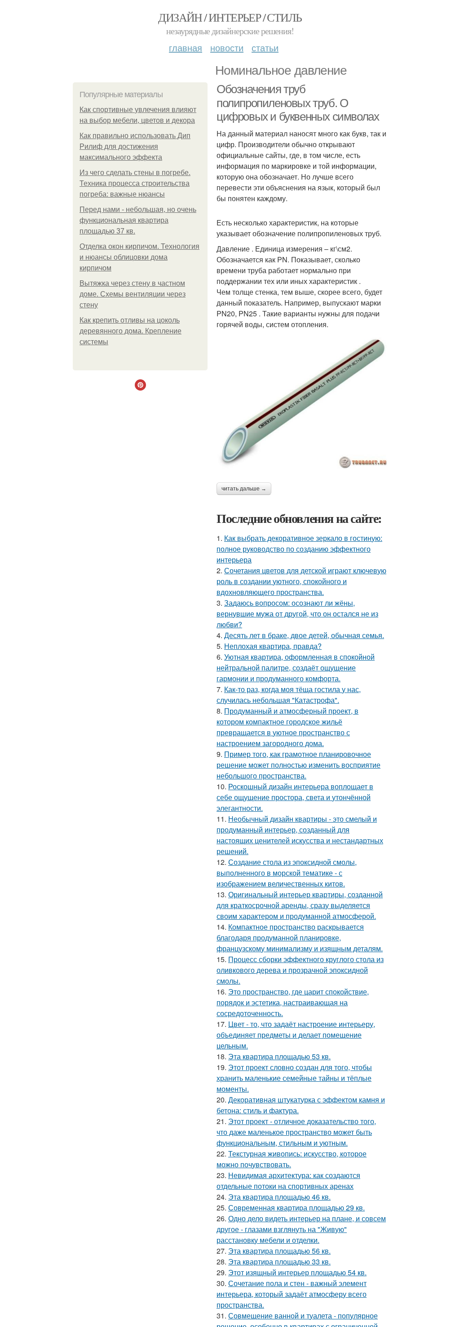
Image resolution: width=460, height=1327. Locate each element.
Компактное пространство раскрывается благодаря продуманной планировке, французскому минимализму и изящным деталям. (300, 938)
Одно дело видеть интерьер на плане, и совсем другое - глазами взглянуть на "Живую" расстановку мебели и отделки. (301, 1229)
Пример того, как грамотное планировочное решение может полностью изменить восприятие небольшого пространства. (298, 765)
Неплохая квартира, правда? (273, 646)
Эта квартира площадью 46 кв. (279, 1197)
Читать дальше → (243, 489)
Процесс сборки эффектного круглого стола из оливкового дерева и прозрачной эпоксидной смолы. (300, 970)
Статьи (265, 47)
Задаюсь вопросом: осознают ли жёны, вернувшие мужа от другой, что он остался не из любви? (297, 614)
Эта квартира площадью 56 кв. (279, 1251)
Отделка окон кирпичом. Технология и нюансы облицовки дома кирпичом (139, 257)
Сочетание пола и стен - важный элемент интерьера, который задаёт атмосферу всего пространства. (292, 1294)
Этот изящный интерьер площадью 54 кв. (297, 1272)
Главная (185, 47)
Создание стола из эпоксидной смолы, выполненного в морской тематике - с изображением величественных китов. (287, 873)
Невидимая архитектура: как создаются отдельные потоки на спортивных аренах (288, 1180)
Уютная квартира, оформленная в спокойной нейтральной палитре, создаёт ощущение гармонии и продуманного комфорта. (296, 668)
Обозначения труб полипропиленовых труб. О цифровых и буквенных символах (298, 102)
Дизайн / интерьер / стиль (229, 17)
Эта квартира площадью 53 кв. (279, 1056)
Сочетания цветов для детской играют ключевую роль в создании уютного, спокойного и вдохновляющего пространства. (301, 581)
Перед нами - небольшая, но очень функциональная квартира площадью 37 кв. (138, 220)
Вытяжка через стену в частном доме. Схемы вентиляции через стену (133, 294)
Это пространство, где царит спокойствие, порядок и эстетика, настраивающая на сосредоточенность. (293, 1002)
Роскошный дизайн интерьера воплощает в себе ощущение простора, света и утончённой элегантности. (295, 797)
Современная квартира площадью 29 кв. (296, 1207)
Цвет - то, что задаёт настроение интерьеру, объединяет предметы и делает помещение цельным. (296, 1035)
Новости (226, 47)
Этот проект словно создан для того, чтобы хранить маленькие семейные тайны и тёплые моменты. (294, 1078)
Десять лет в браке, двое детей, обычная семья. (304, 635)
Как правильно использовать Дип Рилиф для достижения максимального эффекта (135, 146)
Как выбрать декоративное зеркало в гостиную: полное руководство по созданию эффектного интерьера (299, 549)
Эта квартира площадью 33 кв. (279, 1261)
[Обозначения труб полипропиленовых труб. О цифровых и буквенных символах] (302, 401)
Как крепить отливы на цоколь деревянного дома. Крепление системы (130, 331)
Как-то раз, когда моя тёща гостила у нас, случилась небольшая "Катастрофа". (289, 694)
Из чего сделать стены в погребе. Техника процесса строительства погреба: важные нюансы (135, 183)
